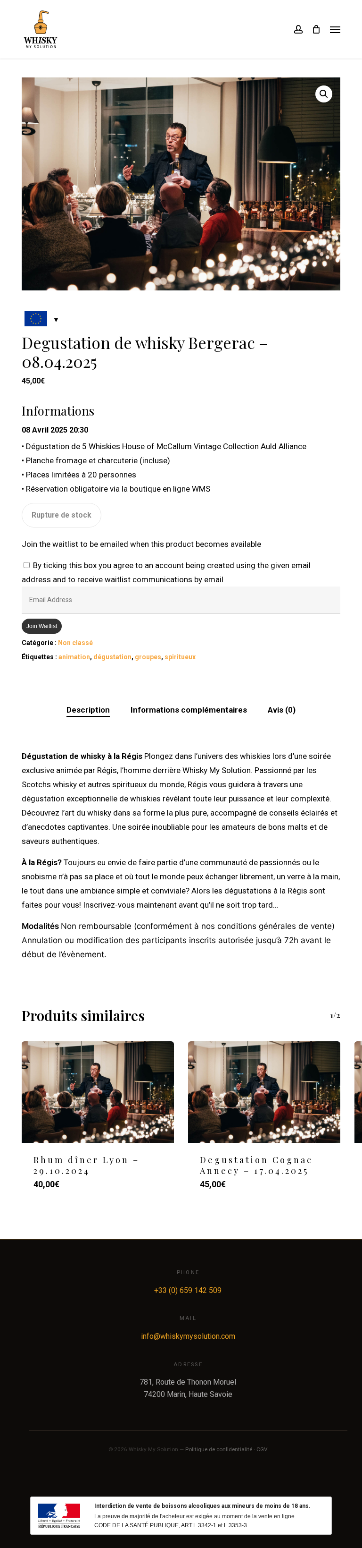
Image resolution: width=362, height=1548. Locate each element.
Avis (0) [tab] (282, 709)
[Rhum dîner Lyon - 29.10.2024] (98, 1092)
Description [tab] (88, 709)
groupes (148, 657)
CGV (261, 1449)
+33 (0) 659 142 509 (188, 1290)
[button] (335, 29)
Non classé (75, 642)
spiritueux (180, 657)
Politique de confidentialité (218, 1449)
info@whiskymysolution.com (188, 1336)
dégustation (112, 657)
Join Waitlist (41, 626)
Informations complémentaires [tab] (189, 709)
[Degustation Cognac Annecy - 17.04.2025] (264, 1092)
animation (74, 657)
